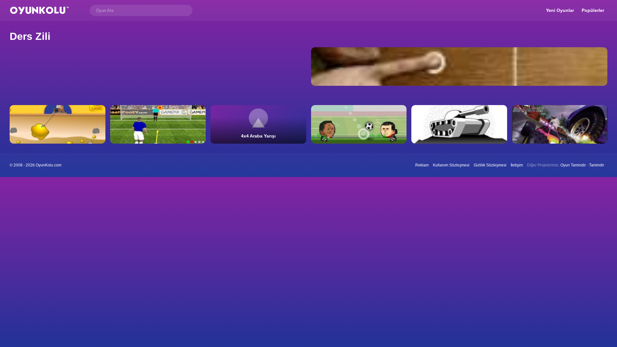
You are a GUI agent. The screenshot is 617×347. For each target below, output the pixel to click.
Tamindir (596, 165)
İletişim (517, 165)
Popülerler (593, 10)
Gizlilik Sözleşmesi (490, 165)
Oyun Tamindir (573, 165)
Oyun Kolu (39, 10)
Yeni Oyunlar (560, 10)
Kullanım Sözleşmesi (451, 165)
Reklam (422, 165)
